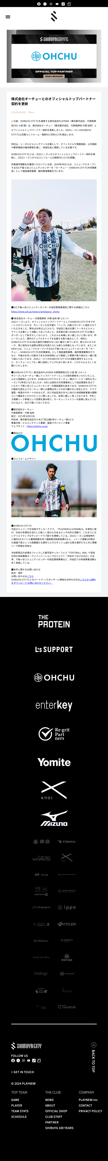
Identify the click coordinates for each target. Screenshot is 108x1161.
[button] (8, 16)
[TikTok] (63, 4)
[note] (69, 4)
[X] (45, 4)
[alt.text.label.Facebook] (38, 4)
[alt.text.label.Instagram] (51, 4)
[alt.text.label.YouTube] (57, 4)
